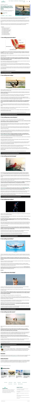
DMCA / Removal (10, 382)
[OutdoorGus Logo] (3, 1)
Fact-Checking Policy (24, 382)
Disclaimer (15, 382)
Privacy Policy (5, 382)
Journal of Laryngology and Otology (5, 134)
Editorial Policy (19, 382)
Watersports (10, 15)
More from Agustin (3, 351)
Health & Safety (2, 15)
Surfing (6, 15)
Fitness (2, 365)
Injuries (8, 365)
